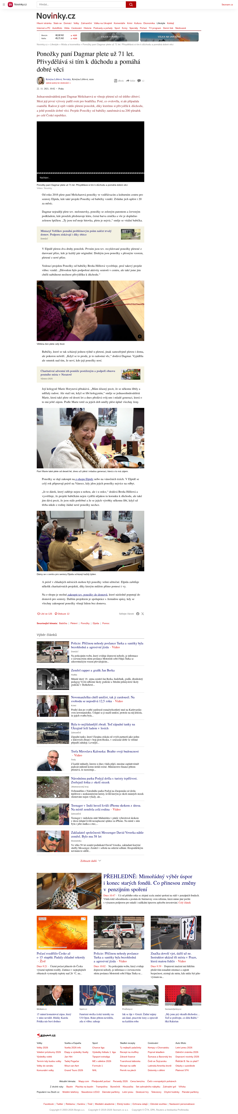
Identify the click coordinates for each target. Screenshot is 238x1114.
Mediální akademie (104, 1104)
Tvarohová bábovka (130, 1061)
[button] (90, 147)
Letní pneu (127, 1092)
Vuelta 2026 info (72, 1047)
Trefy (73, 760)
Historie (87, 28)
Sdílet (132, 80)
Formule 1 (97, 1065)
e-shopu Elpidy (84, 479)
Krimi (129, 23)
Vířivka (182, 1086)
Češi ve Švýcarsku (157, 1061)
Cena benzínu (137, 1081)
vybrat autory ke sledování (57, 83)
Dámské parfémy (111, 1092)
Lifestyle (161, 23)
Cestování (76, 28)
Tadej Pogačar (71, 1061)
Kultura (138, 23)
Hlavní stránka (44, 23)
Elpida (96, 623)
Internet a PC (43, 28)
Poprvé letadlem (156, 1052)
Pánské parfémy (190, 1092)
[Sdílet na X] (142, 613)
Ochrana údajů (140, 1104)
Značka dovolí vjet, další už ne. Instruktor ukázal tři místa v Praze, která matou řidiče (174, 957)
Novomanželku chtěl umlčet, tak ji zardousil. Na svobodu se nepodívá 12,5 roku (103, 699)
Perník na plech (128, 1070)
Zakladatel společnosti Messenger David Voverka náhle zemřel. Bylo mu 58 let (107, 834)
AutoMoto (57, 28)
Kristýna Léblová (54, 79)
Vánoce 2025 (47, 379)
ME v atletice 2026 (101, 1061)
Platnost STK (182, 1070)
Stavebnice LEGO (90, 1092)
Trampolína (102, 1086)
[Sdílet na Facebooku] (137, 613)
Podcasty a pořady (103, 28)
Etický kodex (123, 1104)
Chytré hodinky (171, 1092)
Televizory (156, 1092)
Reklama (70, 1104)
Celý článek (185, 902)
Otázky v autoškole (185, 1065)
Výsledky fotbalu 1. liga (104, 1052)
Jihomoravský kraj (79, 787)
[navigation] (3, 4)
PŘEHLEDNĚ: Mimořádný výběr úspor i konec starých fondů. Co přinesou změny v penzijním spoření (149, 882)
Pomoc (105, 623)
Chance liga (98, 1047)
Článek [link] (43, 130)
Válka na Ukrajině (103, 23)
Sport (117, 28)
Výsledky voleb (44, 1056)
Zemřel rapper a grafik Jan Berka (93, 670)
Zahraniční (86, 23)
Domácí (68, 23)
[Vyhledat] (131, 4)
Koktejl (170, 23)
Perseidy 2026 (120, 1081)
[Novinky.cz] (56, 16)
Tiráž (89, 1104)
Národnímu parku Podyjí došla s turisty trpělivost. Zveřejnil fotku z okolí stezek (104, 780)
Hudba (74, 675)
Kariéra (81, 1104)
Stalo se (57, 23)
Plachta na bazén (84, 1086)
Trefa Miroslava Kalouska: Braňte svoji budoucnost (105, 751)
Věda (66, 28)
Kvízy (124, 28)
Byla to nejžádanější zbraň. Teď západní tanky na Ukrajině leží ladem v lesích (103, 726)
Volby (76, 23)
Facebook (49, 1104)
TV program (155, 28)
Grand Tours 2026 (73, 1070)
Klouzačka (128, 1086)
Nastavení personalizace (182, 1104)
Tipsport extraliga (101, 1056)
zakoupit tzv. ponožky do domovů (87, 594)
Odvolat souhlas (158, 1104)
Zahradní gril (169, 1086)
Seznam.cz (227, 4)
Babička (63, 623)
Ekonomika (149, 23)
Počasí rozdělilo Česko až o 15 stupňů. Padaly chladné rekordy (61, 955)
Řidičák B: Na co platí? (187, 1061)
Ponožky (85, 623)
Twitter (59, 1104)
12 (143, 80)
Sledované (180, 28)
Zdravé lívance (127, 1056)
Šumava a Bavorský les (160, 1056)
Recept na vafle (128, 1065)
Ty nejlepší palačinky (130, 1047)
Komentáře (119, 23)
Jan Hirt (68, 1056)
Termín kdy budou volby (49, 1061)
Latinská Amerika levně (159, 1065)
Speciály (133, 28)
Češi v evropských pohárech (161, 1081)
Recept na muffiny (129, 1052)
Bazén (69, 1086)
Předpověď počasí (101, 1081)
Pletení (74, 623)
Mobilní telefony (70, 1092)
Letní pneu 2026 (184, 1047)
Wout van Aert (71, 1065)
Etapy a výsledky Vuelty (76, 1052)
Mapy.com (84, 1081)
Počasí (143, 28)
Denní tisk (168, 28)
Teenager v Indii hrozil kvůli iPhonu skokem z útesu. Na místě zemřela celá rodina (106, 807)
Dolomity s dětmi (156, 1070)
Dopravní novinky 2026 (187, 1056)
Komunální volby (45, 1070)
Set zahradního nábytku (148, 1086)
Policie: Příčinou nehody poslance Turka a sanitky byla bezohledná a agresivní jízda (107, 645)
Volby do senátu (45, 1065)
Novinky (67, 79)
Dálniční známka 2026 (187, 1052)
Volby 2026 (42, 1047)
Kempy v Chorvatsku (158, 1047)
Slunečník (115, 1086)
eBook (121, 80)
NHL (94, 1070)
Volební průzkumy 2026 (49, 1052)
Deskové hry (142, 1092)
